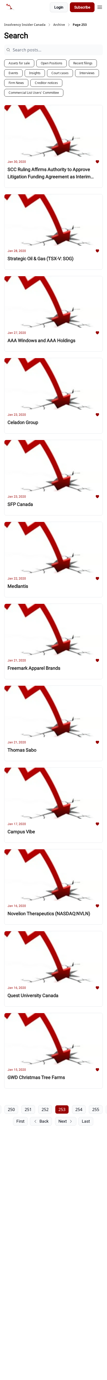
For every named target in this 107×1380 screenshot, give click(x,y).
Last (86, 1121)
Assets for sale (19, 63)
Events (13, 73)
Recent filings (82, 63)
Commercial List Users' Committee (34, 92)
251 (28, 1109)
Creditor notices (46, 83)
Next (62, 1121)
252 (45, 1109)
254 (78, 1109)
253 (61, 1109)
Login (58, 7)
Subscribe (82, 7)
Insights (35, 73)
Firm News (16, 83)
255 (95, 1109)
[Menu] (100, 6)
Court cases (60, 73)
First (20, 1121)
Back (44, 1121)
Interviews (87, 73)
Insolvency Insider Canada (24, 25)
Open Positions (51, 63)
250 (11, 1109)
